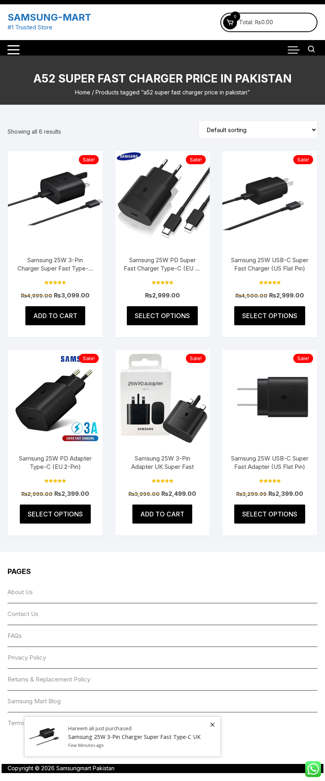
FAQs (15, 635)
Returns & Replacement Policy (49, 679)
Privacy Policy (27, 657)
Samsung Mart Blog (34, 701)
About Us (20, 592)
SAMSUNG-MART (49, 17)
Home (82, 92)
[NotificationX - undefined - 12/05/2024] (122, 736)
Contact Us (23, 614)
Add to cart (55, 316)
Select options (162, 316)
